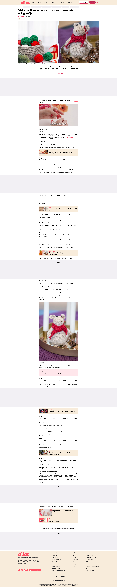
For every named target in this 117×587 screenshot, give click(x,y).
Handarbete (52, 2)
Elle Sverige (40, 577)
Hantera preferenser (57, 564)
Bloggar (62, 2)
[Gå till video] (76, 101)
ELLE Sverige (43, 582)
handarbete (21, 16)
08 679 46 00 (73, 585)
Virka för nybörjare (56, 6)
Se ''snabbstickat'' (74, 6)
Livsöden (34, 2)
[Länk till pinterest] (27, 570)
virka (52, 528)
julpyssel (72, 528)
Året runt (88, 568)
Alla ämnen (55, 557)
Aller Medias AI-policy (58, 568)
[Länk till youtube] (25, 570)
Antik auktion (90, 570)
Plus (72, 2)
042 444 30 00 (54, 584)
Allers (87, 564)
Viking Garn (70, 137)
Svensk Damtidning (50, 577)
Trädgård (39, 2)
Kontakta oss (89, 555)
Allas (87, 562)
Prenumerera (83, 2)
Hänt (44, 577)
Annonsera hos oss (91, 557)
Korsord (26, 6)
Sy (62, 6)
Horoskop (67, 2)
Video (57, 2)
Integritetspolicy (56, 566)
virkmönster (46, 528)
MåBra (59, 577)
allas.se (76, 584)
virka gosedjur (65, 528)
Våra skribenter (56, 559)
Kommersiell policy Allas (59, 570)
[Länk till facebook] (19, 570)
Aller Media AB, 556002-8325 (52, 585)
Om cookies (55, 562)
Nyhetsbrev (55, 555)
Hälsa (74, 557)
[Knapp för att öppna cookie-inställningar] (98, 2)
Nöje (74, 566)
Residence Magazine (75, 577)
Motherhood (67, 577)
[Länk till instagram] (22, 570)
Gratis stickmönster (36, 6)
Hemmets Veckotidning (92, 566)
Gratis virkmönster (46, 6)
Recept (62, 577)
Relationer (45, 2)
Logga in (92, 2)
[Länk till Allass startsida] (25, 2)
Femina (55, 577)
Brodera (66, 6)
